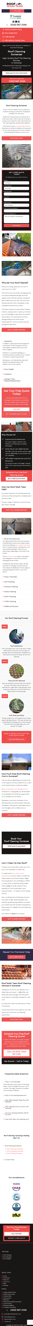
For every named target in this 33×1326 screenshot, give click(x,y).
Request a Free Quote (16, 1238)
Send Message (16, 225)
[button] (16, 11)
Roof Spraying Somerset (15, 1151)
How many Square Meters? (11, 208)
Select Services (8, 202)
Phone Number (8, 191)
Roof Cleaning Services (16, 329)
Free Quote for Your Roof (17, 73)
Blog (4, 1283)
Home (5, 1276)
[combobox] (16, 205)
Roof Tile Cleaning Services (16, 510)
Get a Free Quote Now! (16, 478)
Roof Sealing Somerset (14, 1153)
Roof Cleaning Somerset (15, 1149)
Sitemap (5, 1285)
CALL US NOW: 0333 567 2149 (16, 1053)
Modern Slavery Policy (9, 1292)
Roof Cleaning (7, 1255)
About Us (6, 1279)
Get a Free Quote (16, 957)
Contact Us (6, 1281)
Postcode (6, 197)
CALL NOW (16, 409)
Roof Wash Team (16, 138)
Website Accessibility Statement (12, 1301)
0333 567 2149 (18, 25)
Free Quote (6, 1278)
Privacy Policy (7, 1298)
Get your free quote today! (16, 414)
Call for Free (16, 1233)
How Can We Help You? (10, 214)
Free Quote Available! (16, 846)
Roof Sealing (7, 1258)
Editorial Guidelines (8, 1305)
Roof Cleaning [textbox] (8, 205)
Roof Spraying (7, 1257)
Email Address (8, 186)
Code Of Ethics (7, 1303)
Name (6, 180)
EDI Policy (6, 1299)
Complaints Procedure (9, 1307)
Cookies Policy (7, 1296)
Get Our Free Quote (16, 739)
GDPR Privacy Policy (9, 1294)
